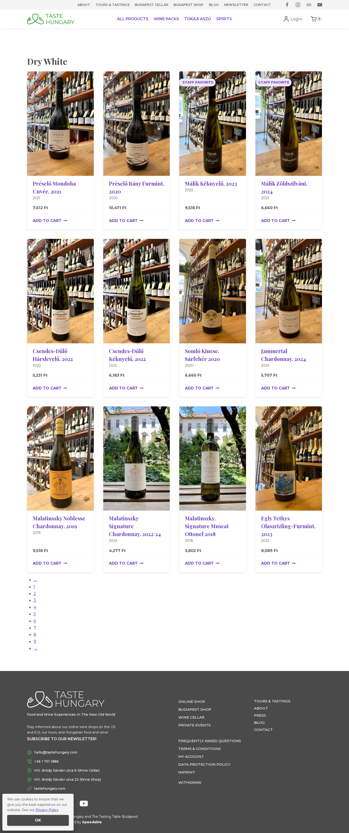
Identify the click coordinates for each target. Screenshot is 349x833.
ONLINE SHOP (191, 701)
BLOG (214, 5)
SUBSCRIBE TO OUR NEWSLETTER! (61, 739)
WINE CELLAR (191, 717)
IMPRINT (186, 772)
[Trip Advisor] (309, 5)
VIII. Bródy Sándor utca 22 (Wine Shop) (67, 779)
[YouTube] (320, 5)
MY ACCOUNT (191, 756)
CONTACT (262, 5)
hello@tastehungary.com (55, 752)
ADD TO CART (199, 220)
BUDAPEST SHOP (188, 5)
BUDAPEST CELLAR (151, 5)
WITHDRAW (189, 782)
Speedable (92, 822)
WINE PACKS (166, 19)
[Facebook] (287, 5)
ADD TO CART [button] (47, 220)
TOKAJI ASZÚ (197, 19)
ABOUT (83, 5)
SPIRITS (224, 19)
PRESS (260, 715)
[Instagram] (298, 5)
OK (38, 820)
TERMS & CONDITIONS (199, 748)
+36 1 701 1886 (46, 761)
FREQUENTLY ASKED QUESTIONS (209, 741)
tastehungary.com (49, 788)
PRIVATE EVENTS (194, 725)
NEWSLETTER (236, 5)
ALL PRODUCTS (132, 19)
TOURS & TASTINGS (112, 5)
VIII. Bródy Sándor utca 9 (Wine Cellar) (66, 770)
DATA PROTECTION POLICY (204, 764)
